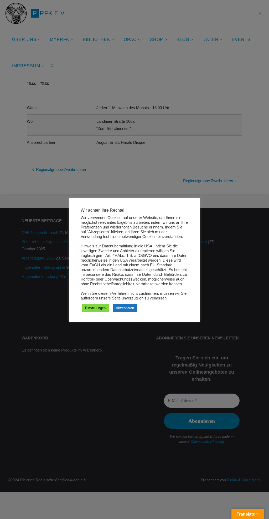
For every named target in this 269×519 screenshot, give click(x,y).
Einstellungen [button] (95, 308)
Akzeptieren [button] (125, 308)
